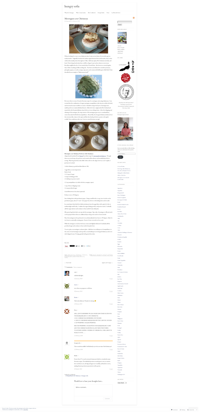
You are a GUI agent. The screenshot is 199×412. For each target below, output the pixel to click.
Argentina (120, 190)
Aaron (75, 285)
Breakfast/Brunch (122, 207)
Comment (107, 398)
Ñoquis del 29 (121, 193)
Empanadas (120, 248)
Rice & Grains (121, 349)
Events (119, 251)
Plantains (120, 323)
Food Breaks (120, 255)
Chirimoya (84, 255)
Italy (118, 274)
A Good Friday (121, 166)
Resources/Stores (122, 344)
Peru (108, 255)
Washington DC (121, 374)
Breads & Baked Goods (123, 204)
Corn (119, 227)
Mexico (119, 300)
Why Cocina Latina (81, 12)
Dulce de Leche (77, 255)
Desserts (98, 255)
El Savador (120, 246)
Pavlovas (82, 256)
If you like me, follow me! (125, 145)
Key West (120, 279)
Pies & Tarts (120, 321)
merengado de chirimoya (100, 156)
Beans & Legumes (122, 197)
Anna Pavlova (71, 255)
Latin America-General (123, 283)
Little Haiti (120, 288)
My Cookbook (91, 12)
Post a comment (78, 267)
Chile (119, 218)
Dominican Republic (122, 237)
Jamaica (119, 276)
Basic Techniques (121, 195)
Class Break (68, 262)
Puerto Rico (120, 335)
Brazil (94, 255)
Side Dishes (120, 356)
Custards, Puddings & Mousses (125, 232)
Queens (119, 339)
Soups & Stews (121, 358)
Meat (119, 297)
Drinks (119, 239)
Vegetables (120, 365)
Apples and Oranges (106, 262)
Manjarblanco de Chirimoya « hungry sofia (77, 376)
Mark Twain (76, 256)
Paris (119, 314)
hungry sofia (72, 6)
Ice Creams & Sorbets (123, 272)
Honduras (120, 269)
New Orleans (121, 304)
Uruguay (120, 363)
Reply (111, 278)
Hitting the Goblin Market (123, 173)
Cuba (119, 230)
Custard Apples (69, 255)
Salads (119, 351)
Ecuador (104, 255)
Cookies (119, 225)
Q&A (119, 337)
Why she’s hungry (69, 12)
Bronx (119, 209)
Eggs (119, 244)
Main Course (120, 293)
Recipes (119, 342)
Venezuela (120, 369)
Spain (111, 255)
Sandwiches (120, 353)
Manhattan (120, 295)
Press (108, 12)
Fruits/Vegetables (121, 260)
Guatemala (120, 265)
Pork (119, 325)
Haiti (119, 267)
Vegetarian (120, 367)
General (119, 262)
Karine (76, 297)
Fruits (119, 258)
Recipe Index (101, 12)
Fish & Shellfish (121, 253)
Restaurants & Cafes (122, 346)
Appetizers (120, 188)
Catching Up (120, 216)
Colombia (120, 223)
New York (120, 307)
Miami (119, 302)
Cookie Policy (25, 409)
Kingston (120, 281)
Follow (120, 157)
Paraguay (120, 311)
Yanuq (81, 156)
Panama (119, 309)
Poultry (119, 330)
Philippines (120, 318)
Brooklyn (99, 255)
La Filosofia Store (116, 12)
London (119, 290)
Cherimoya (78, 255)
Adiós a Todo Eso (122, 175)
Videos (119, 372)
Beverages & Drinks (122, 200)
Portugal (119, 328)
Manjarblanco (68, 256)
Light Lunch (120, 286)
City (118, 220)
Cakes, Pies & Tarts (122, 213)
